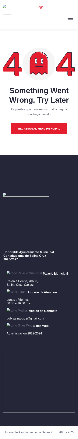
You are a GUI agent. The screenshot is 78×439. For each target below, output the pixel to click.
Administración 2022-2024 (24, 333)
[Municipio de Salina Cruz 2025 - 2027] (39, 7)
